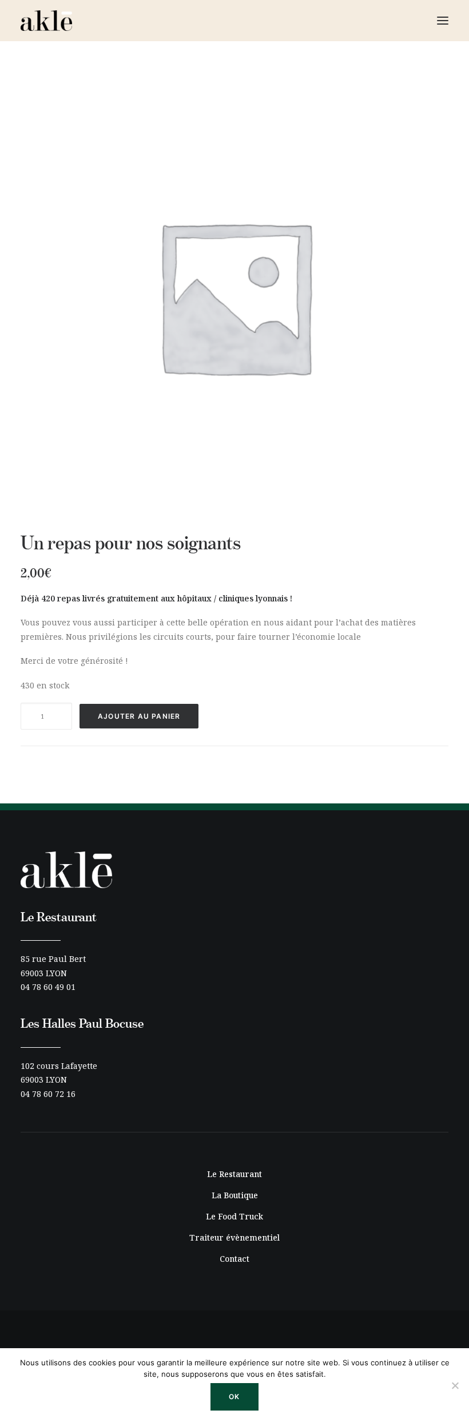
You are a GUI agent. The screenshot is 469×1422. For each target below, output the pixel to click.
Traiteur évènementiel (234, 1237)
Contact (234, 1258)
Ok (234, 1396)
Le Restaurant (234, 1174)
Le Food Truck (234, 1216)
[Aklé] (46, 20)
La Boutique (235, 1195)
